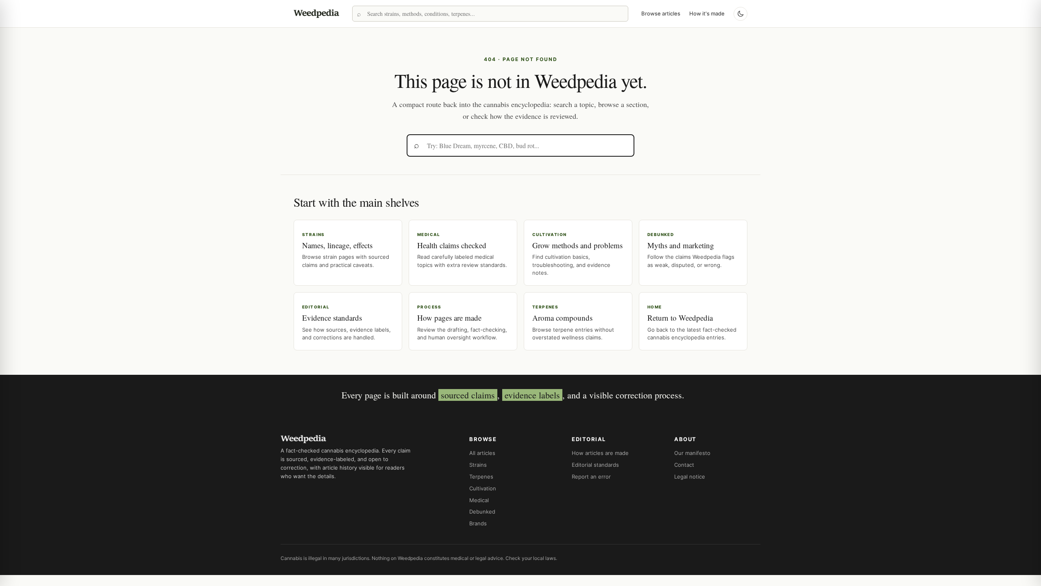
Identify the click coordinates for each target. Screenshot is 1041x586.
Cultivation (482, 488)
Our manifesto (692, 453)
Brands (478, 523)
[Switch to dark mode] (740, 14)
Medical (479, 500)
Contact (684, 464)
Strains (478, 464)
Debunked (482, 511)
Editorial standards (595, 464)
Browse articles (660, 13)
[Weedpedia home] (316, 13)
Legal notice (689, 476)
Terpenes (481, 476)
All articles (482, 453)
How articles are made (600, 453)
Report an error (591, 476)
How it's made (707, 13)
